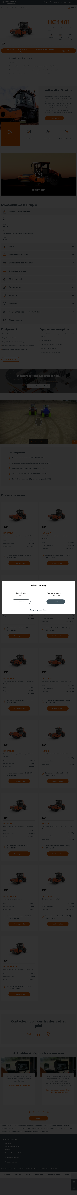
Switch (56, 602)
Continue (21, 602)
